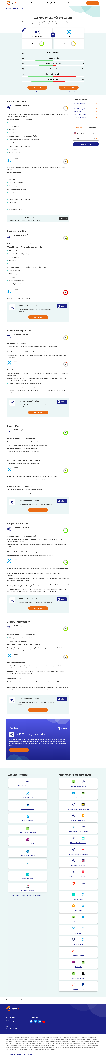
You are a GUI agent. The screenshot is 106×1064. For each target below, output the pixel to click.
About (78, 3)
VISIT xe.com (38, 317)
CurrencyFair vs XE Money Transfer (78, 831)
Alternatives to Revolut (27, 820)
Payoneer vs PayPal (78, 989)
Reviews (40, 3)
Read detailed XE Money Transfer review (37, 92)
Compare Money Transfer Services (16, 8)
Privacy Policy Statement (28, 1054)
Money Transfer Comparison (15, 999)
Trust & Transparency (80, 117)
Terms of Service (10, 1054)
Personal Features (79, 103)
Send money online (28, 3)
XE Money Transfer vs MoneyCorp (78, 854)
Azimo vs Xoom (78, 899)
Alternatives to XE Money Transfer (27, 786)
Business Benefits (79, 106)
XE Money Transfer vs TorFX (78, 865)
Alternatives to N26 (27, 878)
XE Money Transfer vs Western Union (78, 809)
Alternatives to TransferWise (28, 832)
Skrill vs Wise (78, 967)
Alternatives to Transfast (28, 855)
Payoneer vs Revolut (78, 955)
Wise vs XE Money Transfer (78, 786)
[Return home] (12, 3)
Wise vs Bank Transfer (78, 978)
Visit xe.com (37, 87)
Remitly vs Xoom (78, 944)
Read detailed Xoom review (68, 92)
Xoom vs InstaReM (78, 933)
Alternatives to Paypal (27, 809)
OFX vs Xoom (78, 910)
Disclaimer (18, 1054)
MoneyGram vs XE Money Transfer (78, 888)
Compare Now (86, 144)
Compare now (92, 3)
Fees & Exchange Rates (80, 109)
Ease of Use (77, 111)
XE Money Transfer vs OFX (78, 820)
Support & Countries (80, 114)
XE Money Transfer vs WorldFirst (78, 877)
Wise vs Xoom (78, 922)
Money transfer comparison (55, 3)
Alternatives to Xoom (28, 797)
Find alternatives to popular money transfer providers (26, 895)
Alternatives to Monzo (27, 890)
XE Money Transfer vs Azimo (78, 843)
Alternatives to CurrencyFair (28, 867)
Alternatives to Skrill (28, 844)
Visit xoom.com (69, 87)
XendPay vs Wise (78, 798)
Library (70, 3)
